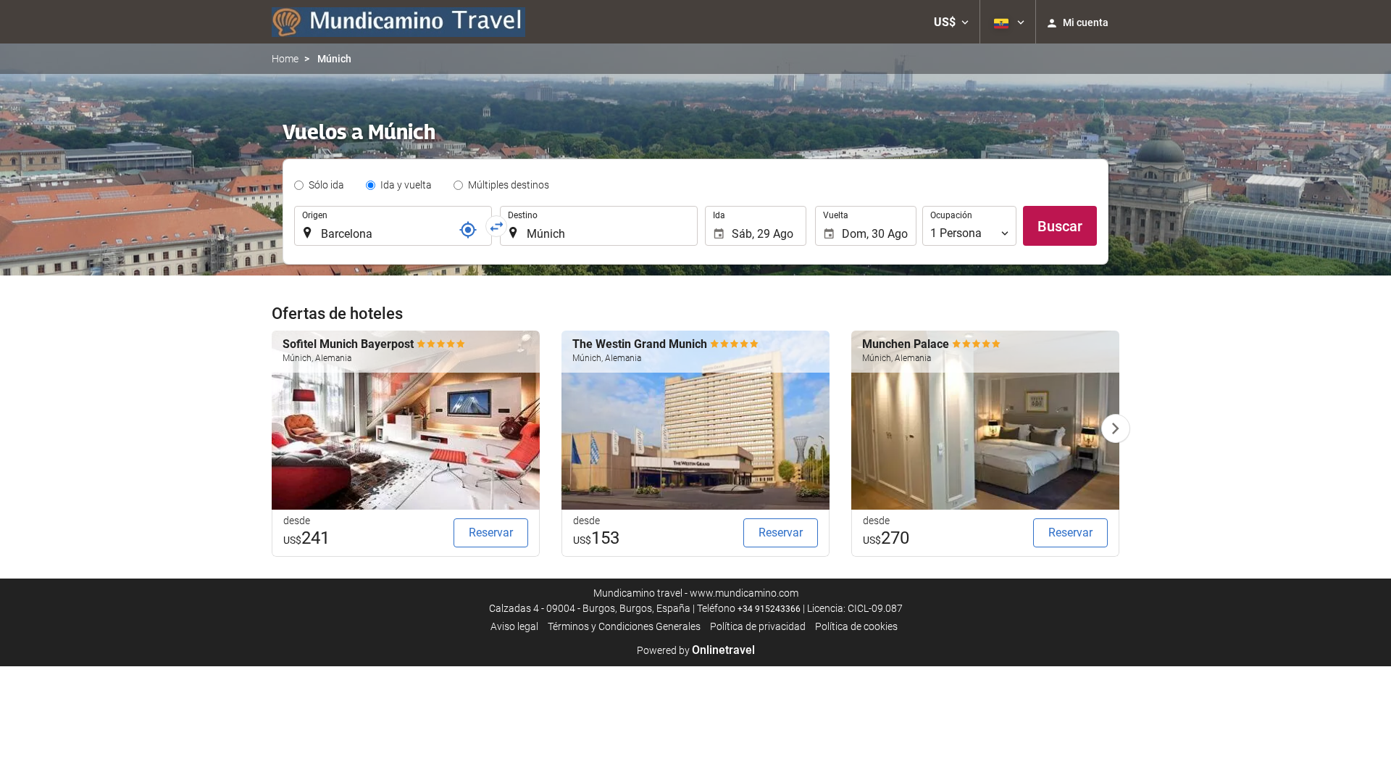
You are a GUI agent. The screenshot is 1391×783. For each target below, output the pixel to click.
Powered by (696, 650)
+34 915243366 (769, 609)
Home (285, 59)
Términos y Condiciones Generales (624, 626)
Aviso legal (514, 626)
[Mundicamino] (398, 22)
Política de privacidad (758, 626)
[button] (951, 22)
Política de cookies (856, 626)
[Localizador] (468, 229)
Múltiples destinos (508, 185)
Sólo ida (326, 185)
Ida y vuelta (406, 185)
